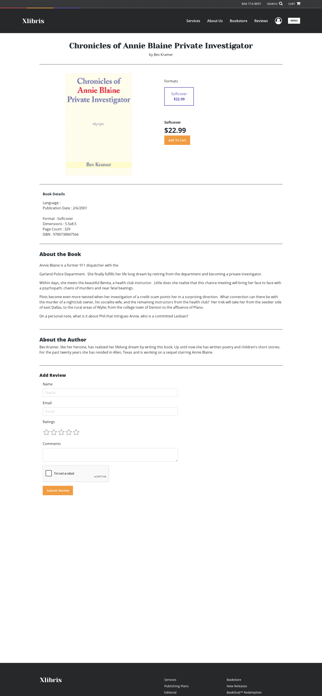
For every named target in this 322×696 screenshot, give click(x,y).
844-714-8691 (251, 4)
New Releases (237, 686)
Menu (294, 20)
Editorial (170, 692)
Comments (52, 443)
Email (47, 403)
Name (48, 384)
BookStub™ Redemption (244, 692)
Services (193, 20)
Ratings (49, 421)
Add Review (52, 375)
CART (292, 4)
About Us (215, 20)
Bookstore (238, 20)
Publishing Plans (176, 686)
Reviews (261, 20)
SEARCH (272, 4)
